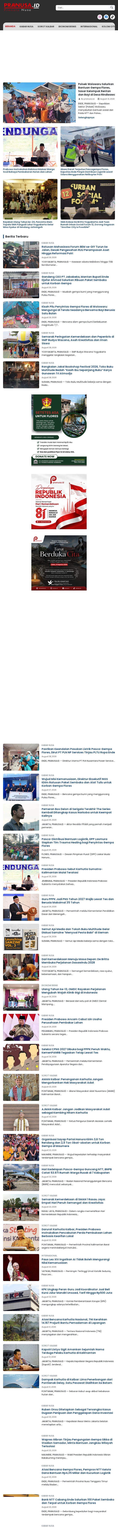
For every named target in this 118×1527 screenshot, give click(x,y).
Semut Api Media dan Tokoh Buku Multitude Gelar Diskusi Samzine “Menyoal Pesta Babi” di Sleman (76, 930)
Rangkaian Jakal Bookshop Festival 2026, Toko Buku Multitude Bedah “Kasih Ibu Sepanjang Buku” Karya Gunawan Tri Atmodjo (77, 370)
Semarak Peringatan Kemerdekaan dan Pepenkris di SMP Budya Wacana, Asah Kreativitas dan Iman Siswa (78, 340)
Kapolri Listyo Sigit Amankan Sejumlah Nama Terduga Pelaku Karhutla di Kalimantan (73, 1351)
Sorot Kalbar (46, 26)
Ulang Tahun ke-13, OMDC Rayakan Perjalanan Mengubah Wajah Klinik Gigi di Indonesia (74, 990)
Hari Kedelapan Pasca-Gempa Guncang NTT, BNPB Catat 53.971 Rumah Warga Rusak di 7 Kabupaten (77, 1171)
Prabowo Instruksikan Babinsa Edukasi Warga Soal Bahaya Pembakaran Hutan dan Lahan (29, 170)
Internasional (89, 26)
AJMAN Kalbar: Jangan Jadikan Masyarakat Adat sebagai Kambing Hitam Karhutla (76, 1111)
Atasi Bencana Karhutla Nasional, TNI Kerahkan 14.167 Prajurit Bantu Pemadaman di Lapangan (74, 1321)
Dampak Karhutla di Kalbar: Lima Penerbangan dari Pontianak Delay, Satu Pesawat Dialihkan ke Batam (77, 1381)
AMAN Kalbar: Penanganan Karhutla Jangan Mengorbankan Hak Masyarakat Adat (72, 1080)
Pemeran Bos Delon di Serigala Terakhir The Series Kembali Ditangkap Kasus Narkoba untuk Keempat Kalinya (77, 812)
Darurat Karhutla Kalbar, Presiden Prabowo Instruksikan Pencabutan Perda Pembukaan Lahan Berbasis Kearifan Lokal (77, 1233)
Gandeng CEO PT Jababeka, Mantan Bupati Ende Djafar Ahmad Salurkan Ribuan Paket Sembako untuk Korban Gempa (75, 280)
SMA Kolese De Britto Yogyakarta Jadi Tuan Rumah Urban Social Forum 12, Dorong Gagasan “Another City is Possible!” (87, 224)
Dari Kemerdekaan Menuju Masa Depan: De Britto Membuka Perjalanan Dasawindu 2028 (75, 960)
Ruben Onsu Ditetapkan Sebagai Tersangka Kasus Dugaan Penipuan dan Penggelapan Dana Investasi (77, 1411)
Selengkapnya (86, 117)
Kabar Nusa (26, 26)
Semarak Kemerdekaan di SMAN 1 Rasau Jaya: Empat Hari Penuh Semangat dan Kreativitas (73, 1201)
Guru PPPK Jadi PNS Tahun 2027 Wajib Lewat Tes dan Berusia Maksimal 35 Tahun (78, 900)
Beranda (10, 26)
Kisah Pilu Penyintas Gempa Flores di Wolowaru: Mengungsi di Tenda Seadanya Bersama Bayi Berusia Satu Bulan (78, 310)
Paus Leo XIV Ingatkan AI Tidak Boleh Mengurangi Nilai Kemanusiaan (76, 1261)
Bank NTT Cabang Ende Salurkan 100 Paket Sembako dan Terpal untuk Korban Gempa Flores (78, 1501)
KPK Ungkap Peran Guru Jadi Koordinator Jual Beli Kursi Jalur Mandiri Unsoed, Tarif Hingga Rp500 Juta (77, 1291)
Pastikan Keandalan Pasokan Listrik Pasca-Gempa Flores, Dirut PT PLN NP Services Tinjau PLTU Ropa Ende (78, 750)
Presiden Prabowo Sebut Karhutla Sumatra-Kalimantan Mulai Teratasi (72, 870)
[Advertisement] (59, 54)
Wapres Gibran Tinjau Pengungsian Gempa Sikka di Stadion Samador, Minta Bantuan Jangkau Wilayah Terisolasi (77, 1443)
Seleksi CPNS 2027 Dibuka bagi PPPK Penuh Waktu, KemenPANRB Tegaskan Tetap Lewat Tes (76, 1050)
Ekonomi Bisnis (67, 26)
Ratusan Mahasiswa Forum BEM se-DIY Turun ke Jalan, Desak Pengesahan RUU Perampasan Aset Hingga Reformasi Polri (75, 250)
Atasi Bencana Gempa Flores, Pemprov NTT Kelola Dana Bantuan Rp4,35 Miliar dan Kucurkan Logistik (76, 1471)
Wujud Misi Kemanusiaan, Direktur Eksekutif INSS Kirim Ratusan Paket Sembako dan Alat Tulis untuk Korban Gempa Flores (77, 782)
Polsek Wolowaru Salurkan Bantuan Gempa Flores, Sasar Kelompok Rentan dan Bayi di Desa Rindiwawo (96, 89)
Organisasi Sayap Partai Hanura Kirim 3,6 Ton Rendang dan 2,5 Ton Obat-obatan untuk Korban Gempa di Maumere (76, 1142)
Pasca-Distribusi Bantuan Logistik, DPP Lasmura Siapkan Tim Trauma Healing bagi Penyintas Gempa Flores (78, 842)
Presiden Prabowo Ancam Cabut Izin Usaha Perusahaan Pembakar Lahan (72, 1020)
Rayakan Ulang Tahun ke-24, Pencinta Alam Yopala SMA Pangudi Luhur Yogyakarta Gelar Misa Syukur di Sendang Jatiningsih (28, 224)
